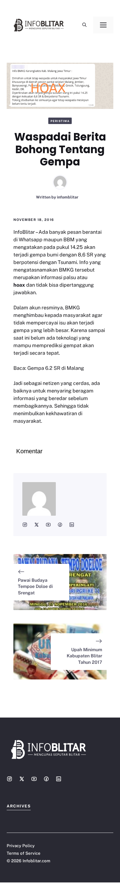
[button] (84, 25)
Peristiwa (60, 121)
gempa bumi (44, 255)
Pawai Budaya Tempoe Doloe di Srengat (35, 586)
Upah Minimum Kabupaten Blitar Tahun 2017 (84, 656)
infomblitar (67, 197)
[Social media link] (9, 779)
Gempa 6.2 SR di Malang (55, 368)
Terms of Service (23, 853)
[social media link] (24, 524)
